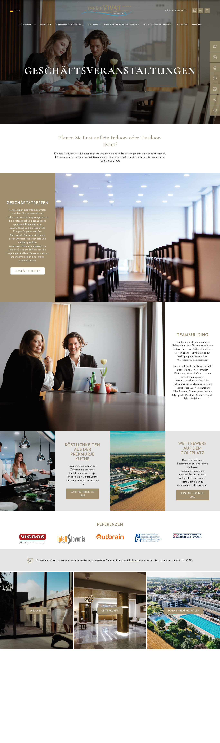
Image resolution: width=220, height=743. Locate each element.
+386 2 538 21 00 (178, 11)
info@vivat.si (127, 157)
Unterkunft (110, 610)
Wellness (36, 610)
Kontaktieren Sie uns (83, 494)
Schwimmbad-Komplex (183, 610)
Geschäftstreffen (27, 271)
